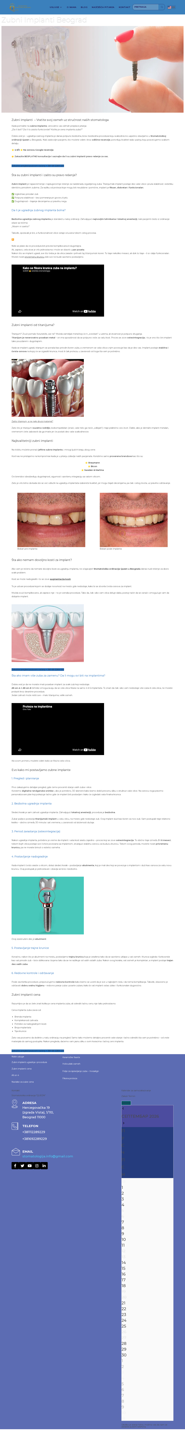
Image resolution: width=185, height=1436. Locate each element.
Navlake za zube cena (23, 1082)
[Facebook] (15, 1165)
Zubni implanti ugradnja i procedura (29, 1062)
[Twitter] (22, 1165)
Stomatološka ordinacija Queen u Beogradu (117, 569)
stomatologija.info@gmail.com (47, 1156)
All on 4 (15, 1075)
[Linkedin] (44, 1165)
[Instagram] (36, 1165)
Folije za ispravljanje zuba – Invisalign (80, 1071)
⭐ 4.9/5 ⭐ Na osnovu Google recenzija (32, 150)
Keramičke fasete (71, 1057)
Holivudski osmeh (71, 1064)
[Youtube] (29, 1165)
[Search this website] (145, 7)
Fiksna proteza (69, 1078)
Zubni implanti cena (22, 1068)
